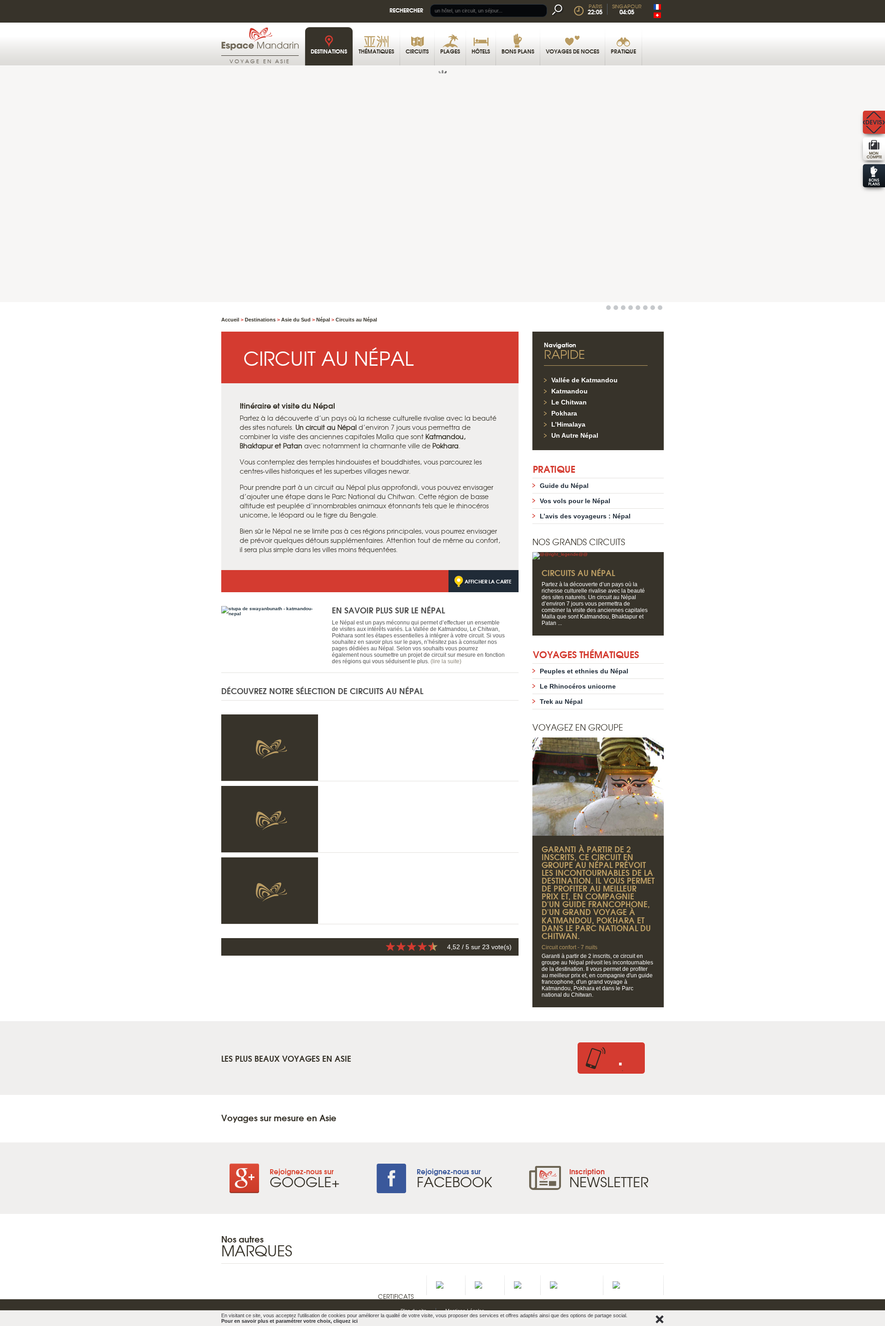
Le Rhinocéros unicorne (578, 686)
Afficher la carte (488, 581)
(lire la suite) (446, 661)
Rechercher (406, 10)
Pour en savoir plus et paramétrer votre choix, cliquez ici (289, 1321)
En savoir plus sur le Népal (388, 610)
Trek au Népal (561, 701)
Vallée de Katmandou (584, 380)
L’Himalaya (568, 424)
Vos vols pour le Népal (575, 501)
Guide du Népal (564, 485)
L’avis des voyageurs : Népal (585, 516)
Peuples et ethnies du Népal (584, 671)
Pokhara (564, 413)
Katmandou (569, 391)
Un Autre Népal (574, 435)
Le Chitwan (569, 402)
